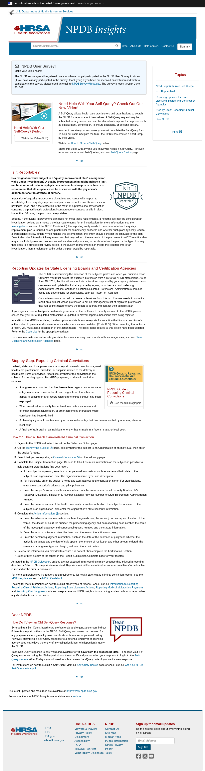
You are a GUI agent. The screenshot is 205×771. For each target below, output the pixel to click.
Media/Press (113, 736)
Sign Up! (143, 747)
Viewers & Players (85, 728)
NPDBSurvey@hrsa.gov (86, 83)
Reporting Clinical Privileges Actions (32, 587)
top (81, 160)
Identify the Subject (37, 447)
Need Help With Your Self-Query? (175, 86)
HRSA (47, 728)
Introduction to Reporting (124, 583)
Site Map (110, 732)
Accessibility (82, 740)
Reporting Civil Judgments (31, 591)
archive (77, 696)
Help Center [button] (151, 45)
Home (124, 45)
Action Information (44, 513)
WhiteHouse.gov (54, 740)
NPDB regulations (21, 578)
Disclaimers (81, 736)
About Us (135, 45)
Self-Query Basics (121, 152)
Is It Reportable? (165, 91)
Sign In (184, 46)
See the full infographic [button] (127, 402)
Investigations (19, 226)
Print (175, 131)
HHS (46, 732)
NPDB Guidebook (40, 561)
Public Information (116, 740)
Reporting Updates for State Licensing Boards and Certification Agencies (175, 101)
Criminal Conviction (64, 457)
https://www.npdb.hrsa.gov (81, 690)
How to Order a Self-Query (86, 143)
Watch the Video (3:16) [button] (34, 138)
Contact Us (168, 45)
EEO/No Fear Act (85, 748)
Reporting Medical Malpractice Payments (120, 587)
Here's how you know (89, 3)
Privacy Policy (83, 732)
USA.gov (49, 736)
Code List (31, 331)
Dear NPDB (162, 119)
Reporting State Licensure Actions (74, 587)
